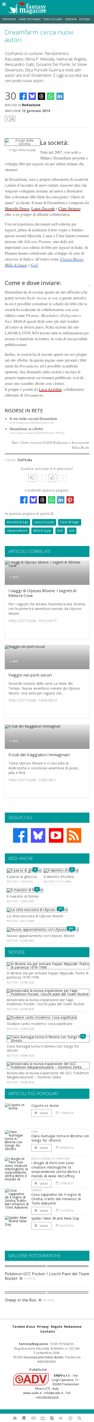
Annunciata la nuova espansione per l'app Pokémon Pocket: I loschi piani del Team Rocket (45, 1001)
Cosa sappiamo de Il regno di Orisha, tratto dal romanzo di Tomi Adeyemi (56, 1198)
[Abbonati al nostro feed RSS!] (74, 835)
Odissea (84, 19)
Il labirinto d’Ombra (59, 876)
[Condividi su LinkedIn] (60, 96)
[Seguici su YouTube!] (56, 835)
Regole (56, 1326)
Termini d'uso (23, 1326)
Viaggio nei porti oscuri (30, 675)
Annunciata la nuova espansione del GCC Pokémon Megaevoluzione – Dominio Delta (48, 1075)
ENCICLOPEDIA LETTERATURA (50, 1158)
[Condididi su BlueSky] (32, 96)
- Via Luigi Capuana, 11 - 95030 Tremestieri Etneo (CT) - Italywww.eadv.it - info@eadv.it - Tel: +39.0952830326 (51, 1386)
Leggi (43, 1113)
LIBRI (14, 577)
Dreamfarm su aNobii (26, 428)
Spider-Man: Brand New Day (55, 1218)
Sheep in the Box (20, 1300)
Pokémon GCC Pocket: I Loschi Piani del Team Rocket (47, 1276)
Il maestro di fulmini (23, 896)
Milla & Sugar (16, 264)
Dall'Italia (24, 460)
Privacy (43, 1326)
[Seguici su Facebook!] (20, 835)
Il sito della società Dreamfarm (33, 418)
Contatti (47, 1331)
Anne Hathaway (30, 19)
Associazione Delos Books (44, 1357)
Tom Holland (53, 19)
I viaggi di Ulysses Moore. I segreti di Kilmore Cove (42, 593)
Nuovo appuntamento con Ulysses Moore (40, 935)
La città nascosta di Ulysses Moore (35, 916)
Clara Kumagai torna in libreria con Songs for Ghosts (43, 1048)
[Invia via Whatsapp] (51, 96)
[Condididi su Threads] (41, 96)
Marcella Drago (17, 208)
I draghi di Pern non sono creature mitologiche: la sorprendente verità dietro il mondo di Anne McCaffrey (55, 1169)
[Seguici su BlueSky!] (38, 835)
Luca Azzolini (50, 389)
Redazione (31, 105)
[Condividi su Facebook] (23, 96)
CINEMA (36, 1190)
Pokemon (9, 19)
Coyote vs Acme (45, 1105)
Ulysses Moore (71, 258)
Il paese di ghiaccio (22, 876)
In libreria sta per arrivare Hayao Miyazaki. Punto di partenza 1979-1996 (47, 975)
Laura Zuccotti (42, 208)
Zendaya (71, 19)
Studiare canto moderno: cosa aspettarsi (39, 1023)
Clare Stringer (69, 208)
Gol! (34, 264)
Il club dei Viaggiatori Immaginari (39, 754)
